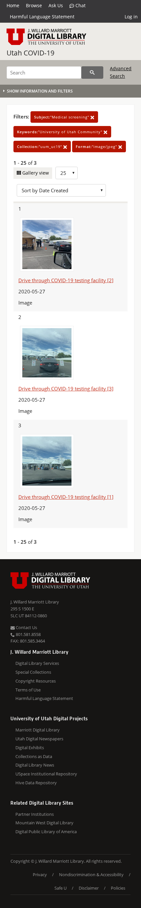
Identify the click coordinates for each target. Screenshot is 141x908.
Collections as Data (33, 756)
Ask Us (56, 5)
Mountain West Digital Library (44, 823)
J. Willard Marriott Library (34, 602)
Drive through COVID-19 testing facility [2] (65, 280)
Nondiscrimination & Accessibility (91, 874)
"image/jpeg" (97, 146)
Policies (118, 888)
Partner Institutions (34, 814)
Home (13, 5)
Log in (131, 16)
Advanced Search (120, 72)
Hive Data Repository (36, 783)
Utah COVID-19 (30, 52)
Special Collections (33, 672)
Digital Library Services (37, 663)
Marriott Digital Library (37, 730)
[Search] (92, 72)
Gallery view (35, 173)
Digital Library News (34, 765)
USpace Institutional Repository (46, 774)
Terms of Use (28, 690)
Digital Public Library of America (46, 831)
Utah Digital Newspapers (39, 739)
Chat (80, 5)
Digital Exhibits (29, 747)
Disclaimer (89, 888)
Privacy (40, 874)
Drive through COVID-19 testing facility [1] (65, 497)
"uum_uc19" (40, 146)
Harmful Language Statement (42, 16)
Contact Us (26, 627)
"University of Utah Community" (60, 131)
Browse (34, 5)
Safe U (60, 888)
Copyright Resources (35, 681)
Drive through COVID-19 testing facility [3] (65, 388)
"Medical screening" (62, 117)
